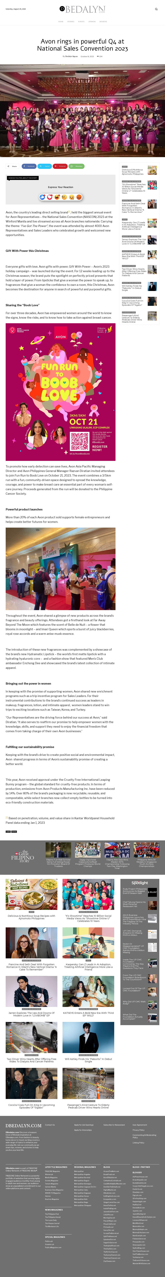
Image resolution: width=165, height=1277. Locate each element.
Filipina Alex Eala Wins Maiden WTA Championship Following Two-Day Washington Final (117, 863)
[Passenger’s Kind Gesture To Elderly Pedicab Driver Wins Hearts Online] (152, 316)
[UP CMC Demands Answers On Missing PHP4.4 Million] (152, 934)
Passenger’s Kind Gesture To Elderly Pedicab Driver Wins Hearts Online (132, 318)
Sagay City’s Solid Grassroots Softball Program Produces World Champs (87, 862)
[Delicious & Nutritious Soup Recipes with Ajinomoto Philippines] (152, 170)
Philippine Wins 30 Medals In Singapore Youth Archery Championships (147, 862)
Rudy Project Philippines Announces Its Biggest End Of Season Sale (135, 891)
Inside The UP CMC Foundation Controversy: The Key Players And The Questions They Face (133, 963)
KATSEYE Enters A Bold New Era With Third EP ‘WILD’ (133, 256)
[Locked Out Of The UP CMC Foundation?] (152, 991)
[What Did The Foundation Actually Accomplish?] (152, 1018)
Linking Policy (138, 1143)
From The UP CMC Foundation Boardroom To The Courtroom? (134, 977)
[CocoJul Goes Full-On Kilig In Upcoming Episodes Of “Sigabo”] (152, 301)
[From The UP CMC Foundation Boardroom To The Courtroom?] (152, 978)
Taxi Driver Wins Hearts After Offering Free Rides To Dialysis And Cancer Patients (134, 272)
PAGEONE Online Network (131, 181)
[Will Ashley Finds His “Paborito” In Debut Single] (152, 286)
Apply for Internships (83, 1130)
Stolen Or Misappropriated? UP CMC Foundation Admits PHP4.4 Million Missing (134, 948)
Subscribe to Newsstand (114, 1125)
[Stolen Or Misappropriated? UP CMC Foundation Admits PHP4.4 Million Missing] (152, 947)
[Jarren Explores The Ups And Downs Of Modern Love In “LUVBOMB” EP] (152, 240)
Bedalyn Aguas (71, 56)
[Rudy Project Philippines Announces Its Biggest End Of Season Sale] (152, 892)
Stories (14, 832)
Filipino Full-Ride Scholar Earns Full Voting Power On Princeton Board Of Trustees (58, 862)
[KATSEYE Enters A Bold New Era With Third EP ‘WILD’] (152, 254)
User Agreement (140, 1125)
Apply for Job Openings (84, 1125)
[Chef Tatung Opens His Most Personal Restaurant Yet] (152, 905)
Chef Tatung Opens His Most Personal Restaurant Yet (134, 904)
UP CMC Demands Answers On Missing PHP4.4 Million (132, 933)
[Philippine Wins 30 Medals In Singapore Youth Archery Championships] (146, 850)
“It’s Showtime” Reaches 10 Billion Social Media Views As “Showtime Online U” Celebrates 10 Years (134, 188)
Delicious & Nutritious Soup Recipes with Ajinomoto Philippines (132, 171)
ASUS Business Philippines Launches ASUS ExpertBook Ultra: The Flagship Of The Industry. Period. (134, 919)
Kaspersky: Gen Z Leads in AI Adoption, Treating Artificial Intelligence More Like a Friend (133, 225)
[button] (156, 9)
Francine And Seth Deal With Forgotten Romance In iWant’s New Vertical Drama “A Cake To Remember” (133, 207)
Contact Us (50, 1125)
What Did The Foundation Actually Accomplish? (133, 1016)
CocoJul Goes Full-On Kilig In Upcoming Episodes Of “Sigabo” (132, 302)
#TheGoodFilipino (128, 266)
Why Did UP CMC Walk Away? (134, 1002)
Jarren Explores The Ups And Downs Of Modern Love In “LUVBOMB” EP (134, 241)
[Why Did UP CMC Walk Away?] (152, 1005)
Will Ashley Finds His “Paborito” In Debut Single (132, 288)
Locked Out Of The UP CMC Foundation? (134, 989)
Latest (8, 832)
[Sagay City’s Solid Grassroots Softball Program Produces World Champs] (88, 850)
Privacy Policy (138, 1130)
